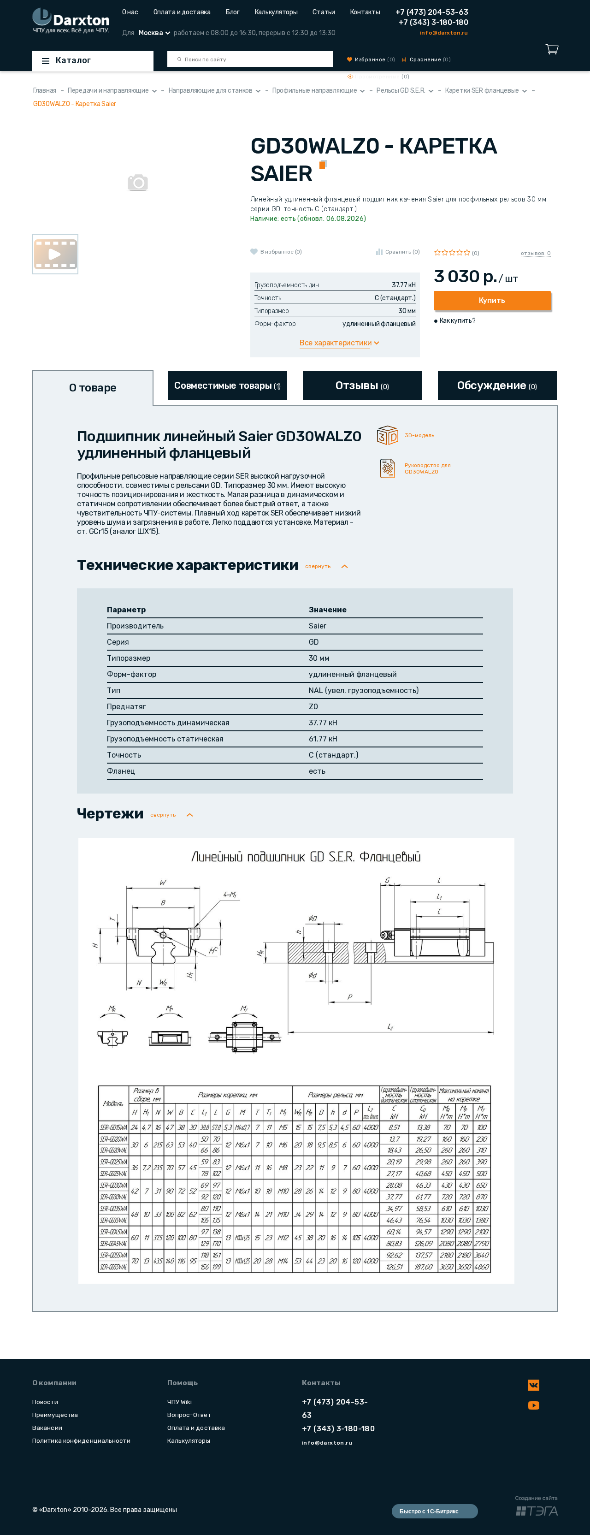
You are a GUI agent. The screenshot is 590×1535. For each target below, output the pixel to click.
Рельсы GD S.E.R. (401, 91)
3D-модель (419, 435)
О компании (54, 1383)
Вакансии (47, 1427)
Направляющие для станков (211, 91)
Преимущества (55, 1414)
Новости (45, 1401)
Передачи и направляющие (108, 91)
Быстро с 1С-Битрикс (429, 1511)
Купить (492, 300)
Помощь (182, 1383)
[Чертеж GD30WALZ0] (296, 1060)
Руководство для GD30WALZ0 (428, 468)
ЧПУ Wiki (179, 1401)
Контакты (365, 12)
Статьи (324, 12)
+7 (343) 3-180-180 (433, 22)
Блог (233, 12)
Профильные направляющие (314, 91)
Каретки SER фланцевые (482, 91)
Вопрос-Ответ (189, 1414)
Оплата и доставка (182, 12)
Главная (44, 91)
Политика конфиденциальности (81, 1440)
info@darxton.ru (444, 33)
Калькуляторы (276, 12)
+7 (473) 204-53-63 (431, 12)
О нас (130, 12)
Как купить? (458, 321)
